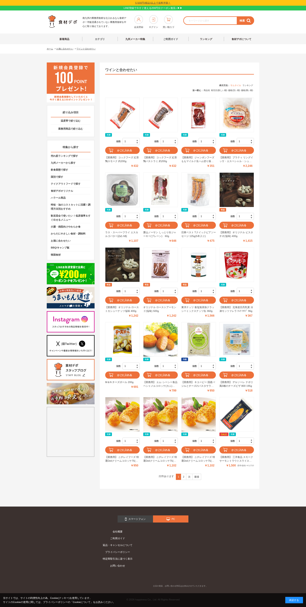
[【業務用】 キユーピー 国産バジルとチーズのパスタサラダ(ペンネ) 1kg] (198, 339)
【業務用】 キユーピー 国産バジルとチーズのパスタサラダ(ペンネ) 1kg (198, 384)
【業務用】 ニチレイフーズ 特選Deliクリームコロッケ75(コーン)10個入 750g (160, 459)
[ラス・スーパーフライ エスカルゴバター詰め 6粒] (122, 190)
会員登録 (138, 27)
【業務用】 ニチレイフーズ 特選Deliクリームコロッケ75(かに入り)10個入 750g (122, 459)
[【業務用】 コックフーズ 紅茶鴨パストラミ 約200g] (160, 115)
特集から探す (71, 147)
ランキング (206, 39)
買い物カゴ (168, 27)
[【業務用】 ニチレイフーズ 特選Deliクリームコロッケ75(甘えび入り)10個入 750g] (198, 414)
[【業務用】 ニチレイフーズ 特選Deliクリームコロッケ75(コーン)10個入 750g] (160, 414)
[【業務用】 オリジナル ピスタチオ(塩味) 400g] (236, 190)
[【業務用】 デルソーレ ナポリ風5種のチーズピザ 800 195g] (236, 339)
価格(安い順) (234, 90)
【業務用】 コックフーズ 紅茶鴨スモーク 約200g (122, 159)
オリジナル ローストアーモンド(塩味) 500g (159, 309)
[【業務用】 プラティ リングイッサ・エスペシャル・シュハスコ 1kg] (236, 115)
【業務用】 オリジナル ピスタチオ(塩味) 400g (236, 234)
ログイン (153, 27)
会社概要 (118, 531)
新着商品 (64, 39)
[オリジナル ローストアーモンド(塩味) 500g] (160, 264)
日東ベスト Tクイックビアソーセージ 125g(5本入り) (198, 234)
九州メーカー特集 (135, 39)
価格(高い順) (247, 90)
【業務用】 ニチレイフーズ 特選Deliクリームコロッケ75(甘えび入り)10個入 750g (198, 459)
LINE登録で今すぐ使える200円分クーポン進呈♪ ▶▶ (153, 8)
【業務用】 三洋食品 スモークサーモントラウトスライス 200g (236, 459)
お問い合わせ (117, 565)
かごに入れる (124, 150)
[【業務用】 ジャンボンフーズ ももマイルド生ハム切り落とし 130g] (198, 115)
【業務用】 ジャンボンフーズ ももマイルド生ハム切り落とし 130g (197, 159)
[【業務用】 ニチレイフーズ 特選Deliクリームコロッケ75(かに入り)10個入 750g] (122, 414)
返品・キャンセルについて (117, 545)
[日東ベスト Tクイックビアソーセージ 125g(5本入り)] (198, 190)
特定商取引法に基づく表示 (117, 558)
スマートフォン (137, 519)
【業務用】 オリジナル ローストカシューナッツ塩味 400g (122, 309)
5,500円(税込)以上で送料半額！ (153, 2)
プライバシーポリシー (117, 552)
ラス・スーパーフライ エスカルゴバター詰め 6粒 (121, 234)
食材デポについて (241, 39)
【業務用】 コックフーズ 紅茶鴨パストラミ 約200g (160, 159)
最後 (196, 476)
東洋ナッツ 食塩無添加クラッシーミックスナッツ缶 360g (197, 309)
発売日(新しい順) (219, 90)
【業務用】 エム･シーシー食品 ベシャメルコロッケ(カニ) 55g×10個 (160, 384)
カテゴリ (100, 39)
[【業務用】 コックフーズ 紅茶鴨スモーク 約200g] (122, 115)
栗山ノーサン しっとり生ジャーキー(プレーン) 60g (159, 234)
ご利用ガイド (170, 39)
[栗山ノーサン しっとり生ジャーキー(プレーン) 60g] (160, 190)
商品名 (207, 90)
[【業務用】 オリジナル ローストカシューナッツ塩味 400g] (122, 264)
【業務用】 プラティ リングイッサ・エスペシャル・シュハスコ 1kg (236, 159)
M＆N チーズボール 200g (119, 382)
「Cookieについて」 (81, 602)
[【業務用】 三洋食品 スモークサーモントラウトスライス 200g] (236, 414)
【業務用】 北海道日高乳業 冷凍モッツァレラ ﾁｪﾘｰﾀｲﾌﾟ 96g (236, 309)
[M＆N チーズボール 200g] (122, 339)
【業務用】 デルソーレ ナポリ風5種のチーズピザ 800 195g (236, 384)
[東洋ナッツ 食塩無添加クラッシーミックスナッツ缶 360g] (198, 264)
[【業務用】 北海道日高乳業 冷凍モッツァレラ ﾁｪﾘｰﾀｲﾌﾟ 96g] (236, 264)
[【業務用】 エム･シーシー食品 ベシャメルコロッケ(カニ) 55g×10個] (160, 339)
